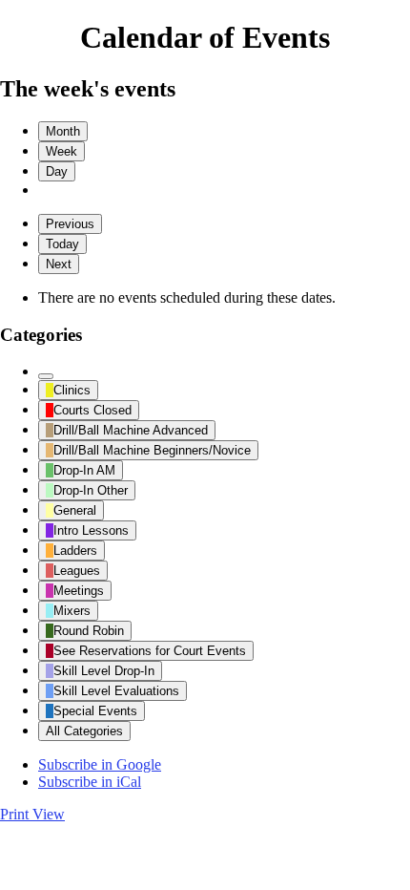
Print (32, 814)
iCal (89, 781)
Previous (70, 224)
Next (59, 264)
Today (62, 244)
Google (99, 764)
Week (61, 151)
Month (63, 131)
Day (57, 171)
